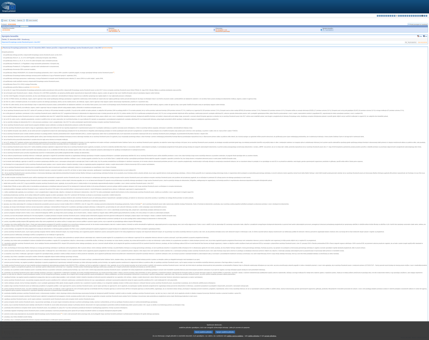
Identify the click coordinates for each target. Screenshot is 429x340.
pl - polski (414, 16)
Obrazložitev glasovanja (223, 31)
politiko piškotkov (254, 336)
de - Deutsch (386, 16)
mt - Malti (409, 16)
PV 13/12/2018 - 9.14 (221, 30)
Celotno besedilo (32, 20)
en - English (392, 16)
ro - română (418, 16)
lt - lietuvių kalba (405, 16)
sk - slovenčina (420, 16)
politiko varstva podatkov (235, 336)
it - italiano (401, 16)
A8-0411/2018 (6, 30)
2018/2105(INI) (12, 24)
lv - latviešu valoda (403, 16)
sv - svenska (426, 16)
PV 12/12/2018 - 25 (114, 30)
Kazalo (5, 20)
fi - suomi (424, 16)
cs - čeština (382, 16)
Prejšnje (13, 20)
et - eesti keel (388, 16)
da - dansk (384, 16)
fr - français (394, 16)
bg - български (378, 16)
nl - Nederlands (411, 16)
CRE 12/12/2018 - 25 (114, 31)
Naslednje (20, 20)
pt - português (416, 16)
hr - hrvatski (399, 16)
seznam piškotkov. (270, 336)
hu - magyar (407, 16)
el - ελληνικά (390, 16)
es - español (380, 16)
